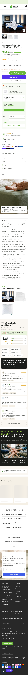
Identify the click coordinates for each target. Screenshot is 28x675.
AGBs (16, 594)
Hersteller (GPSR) (8, 168)
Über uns (17, 586)
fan (2, 42)
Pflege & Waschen (8, 165)
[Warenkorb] (25, 6)
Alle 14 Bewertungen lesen (14, 423)
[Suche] (5, 6)
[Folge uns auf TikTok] (13, 638)
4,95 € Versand (16, 54)
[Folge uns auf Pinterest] (9, 638)
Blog (16, 588)
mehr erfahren (21, 1)
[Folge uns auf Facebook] (3, 638)
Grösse (4, 116)
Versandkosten (18, 591)
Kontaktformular (8, 603)
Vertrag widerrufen (7, 643)
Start (3, 11)
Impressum (18, 601)
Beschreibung (5, 220)
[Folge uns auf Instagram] (6, 638)
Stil (3, 119)
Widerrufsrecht (18, 596)
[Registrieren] (23, 623)
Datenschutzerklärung (20, 599)
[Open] (3, 671)
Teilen (3, 174)
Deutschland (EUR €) (7, 653)
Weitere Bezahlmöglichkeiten (14, 80)
